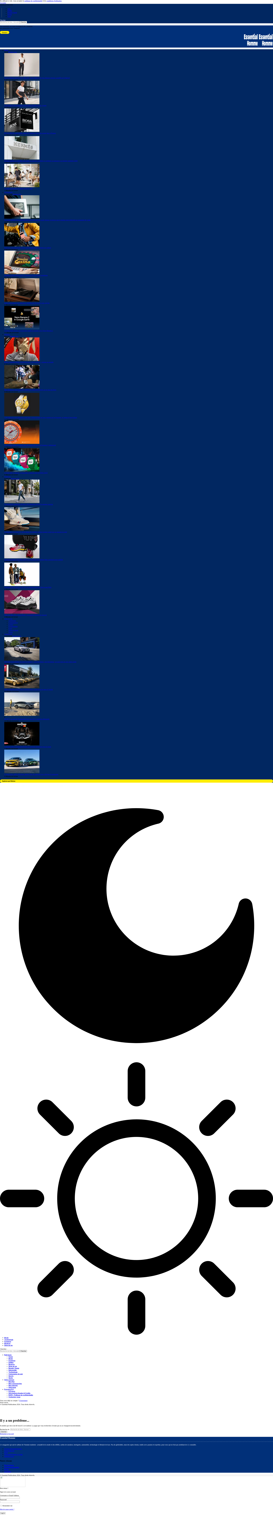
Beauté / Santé (12, 13)
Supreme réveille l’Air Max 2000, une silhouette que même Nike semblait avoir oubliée (33, 560)
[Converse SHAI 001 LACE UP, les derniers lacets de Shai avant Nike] (21, 585)
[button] (3, 3)
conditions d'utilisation (54, 1)
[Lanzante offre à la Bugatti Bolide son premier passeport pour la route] (21, 745)
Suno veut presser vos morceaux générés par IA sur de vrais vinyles (27, 303)
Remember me (7, 1506)
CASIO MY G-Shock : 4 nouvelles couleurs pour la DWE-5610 (26, 473)
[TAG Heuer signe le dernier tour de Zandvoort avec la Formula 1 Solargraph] (21, 443)
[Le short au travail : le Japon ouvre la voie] (21, 186)
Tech (9, 9)
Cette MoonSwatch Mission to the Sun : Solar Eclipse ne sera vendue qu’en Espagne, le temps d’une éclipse (40, 417)
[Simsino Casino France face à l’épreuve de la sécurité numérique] (21, 273)
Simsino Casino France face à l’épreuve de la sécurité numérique (26, 275)
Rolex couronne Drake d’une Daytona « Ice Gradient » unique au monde (28, 362)
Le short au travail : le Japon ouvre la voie (18, 188)
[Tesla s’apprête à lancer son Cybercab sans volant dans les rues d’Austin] (21, 687)
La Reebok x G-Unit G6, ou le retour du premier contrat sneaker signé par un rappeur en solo (35, 532)
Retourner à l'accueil (7, 1434)
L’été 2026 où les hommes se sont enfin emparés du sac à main (25, 105)
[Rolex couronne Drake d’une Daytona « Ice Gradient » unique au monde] (21, 360)
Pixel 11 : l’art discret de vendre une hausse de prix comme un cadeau (27, 248)
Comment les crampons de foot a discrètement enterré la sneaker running (28, 504)
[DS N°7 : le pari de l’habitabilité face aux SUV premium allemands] (21, 715)
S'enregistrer (23, 1401)
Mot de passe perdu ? (7, 1509)
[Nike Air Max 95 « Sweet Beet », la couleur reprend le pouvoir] (21, 613)
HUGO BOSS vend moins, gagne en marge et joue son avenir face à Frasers (30, 133)
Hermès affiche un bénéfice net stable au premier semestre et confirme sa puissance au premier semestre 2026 (41, 161)
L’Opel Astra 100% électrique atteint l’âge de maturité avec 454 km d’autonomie (31, 774)
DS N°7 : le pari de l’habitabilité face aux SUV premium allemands (26, 719)
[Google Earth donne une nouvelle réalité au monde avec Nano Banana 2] (21, 329)
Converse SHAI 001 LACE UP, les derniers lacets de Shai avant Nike (27, 587)
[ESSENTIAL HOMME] (38, 788)
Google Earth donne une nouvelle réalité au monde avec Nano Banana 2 (28, 331)
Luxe (9, 16)
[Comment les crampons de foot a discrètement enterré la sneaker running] (21, 502)
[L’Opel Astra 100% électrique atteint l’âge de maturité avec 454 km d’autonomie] (21, 772)
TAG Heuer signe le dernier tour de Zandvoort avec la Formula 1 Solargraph (30, 445)
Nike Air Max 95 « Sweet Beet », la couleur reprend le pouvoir (25, 615)
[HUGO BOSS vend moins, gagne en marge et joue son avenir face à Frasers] (21, 131)
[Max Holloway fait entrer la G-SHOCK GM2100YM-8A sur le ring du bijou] (21, 388)
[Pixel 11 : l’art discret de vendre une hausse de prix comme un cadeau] (21, 246)
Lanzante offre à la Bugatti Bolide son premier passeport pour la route (27, 747)
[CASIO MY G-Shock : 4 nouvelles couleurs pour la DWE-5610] (21, 471)
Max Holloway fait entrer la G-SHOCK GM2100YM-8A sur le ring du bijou (30, 390)
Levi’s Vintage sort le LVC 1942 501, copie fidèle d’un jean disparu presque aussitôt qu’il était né (37, 78)
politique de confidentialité (33, 1)
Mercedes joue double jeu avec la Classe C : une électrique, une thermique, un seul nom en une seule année (40, 662)
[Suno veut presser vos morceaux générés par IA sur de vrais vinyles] (21, 301)
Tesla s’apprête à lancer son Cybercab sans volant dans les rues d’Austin (28, 689)
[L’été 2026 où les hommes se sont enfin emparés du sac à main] (21, 103)
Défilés (10, 11)
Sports (10, 14)
